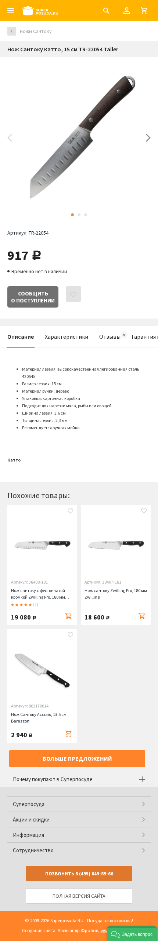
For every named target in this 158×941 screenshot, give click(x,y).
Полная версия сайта (79, 896)
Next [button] (148, 138)
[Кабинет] (126, 10)
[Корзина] (144, 10)
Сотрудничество (33, 850)
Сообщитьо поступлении (33, 297)
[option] (79, 138)
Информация (28, 834)
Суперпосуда (28, 804)
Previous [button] (9, 138)
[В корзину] (68, 616)
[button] (132, 933)
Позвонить (79, 874)
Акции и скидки (31, 819)
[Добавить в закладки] (70, 512)
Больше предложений (77, 758)
